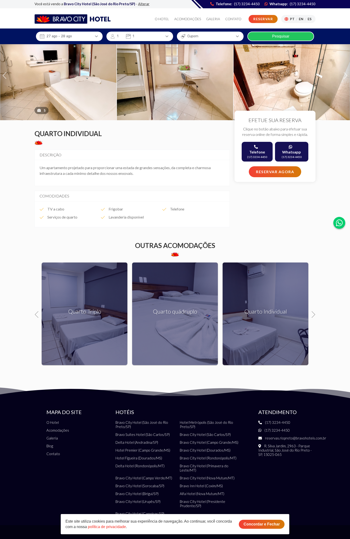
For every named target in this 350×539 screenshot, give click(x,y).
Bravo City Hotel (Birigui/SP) (137, 493)
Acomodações (187, 19)
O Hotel (162, 19)
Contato (233, 19)
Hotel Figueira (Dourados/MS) (138, 458)
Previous (6, 75)
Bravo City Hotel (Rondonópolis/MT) (208, 458)
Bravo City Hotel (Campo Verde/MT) (143, 478)
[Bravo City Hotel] (73, 19)
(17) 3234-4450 (302, 4)
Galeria (213, 19)
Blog (49, 446)
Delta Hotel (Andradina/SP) (136, 442)
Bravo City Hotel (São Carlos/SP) (205, 434)
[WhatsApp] (339, 223)
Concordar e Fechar (262, 524)
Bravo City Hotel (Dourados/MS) (205, 450)
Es (309, 19)
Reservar (263, 19)
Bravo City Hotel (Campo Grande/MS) (209, 442)
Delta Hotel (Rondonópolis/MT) (140, 466)
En (301, 19)
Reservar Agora (275, 171)
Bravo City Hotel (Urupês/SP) (137, 501)
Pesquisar (280, 36)
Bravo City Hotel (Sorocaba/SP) (139, 486)
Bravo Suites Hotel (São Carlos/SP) (142, 434)
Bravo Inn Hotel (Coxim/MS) (201, 486)
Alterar (144, 4)
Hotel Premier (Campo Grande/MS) (142, 450)
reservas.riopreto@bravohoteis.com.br (295, 438)
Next (344, 75)
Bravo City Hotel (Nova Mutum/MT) (207, 478)
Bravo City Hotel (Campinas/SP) (139, 513)
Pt (292, 19)
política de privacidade (107, 527)
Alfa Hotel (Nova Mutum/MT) (202, 493)
